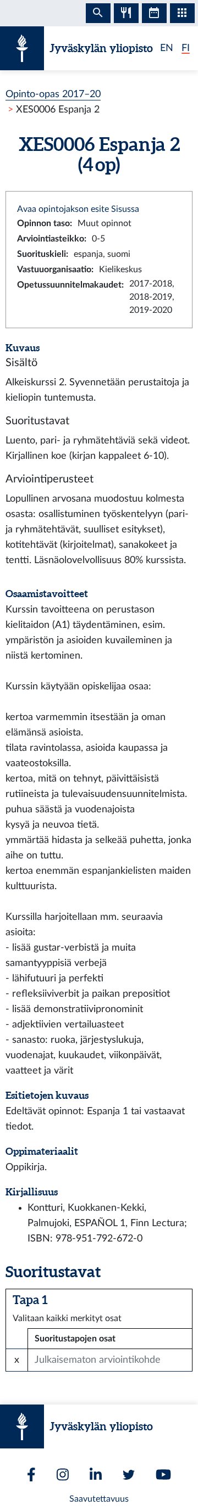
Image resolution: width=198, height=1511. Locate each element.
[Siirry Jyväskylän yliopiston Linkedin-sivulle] (96, 1474)
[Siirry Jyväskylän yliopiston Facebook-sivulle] (31, 1474)
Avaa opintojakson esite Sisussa (78, 209)
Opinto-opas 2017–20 (53, 94)
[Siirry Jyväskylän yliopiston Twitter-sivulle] (129, 1475)
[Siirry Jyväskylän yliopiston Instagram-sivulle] (63, 1474)
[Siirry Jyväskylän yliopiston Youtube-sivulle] (163, 1474)
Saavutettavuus (99, 1499)
